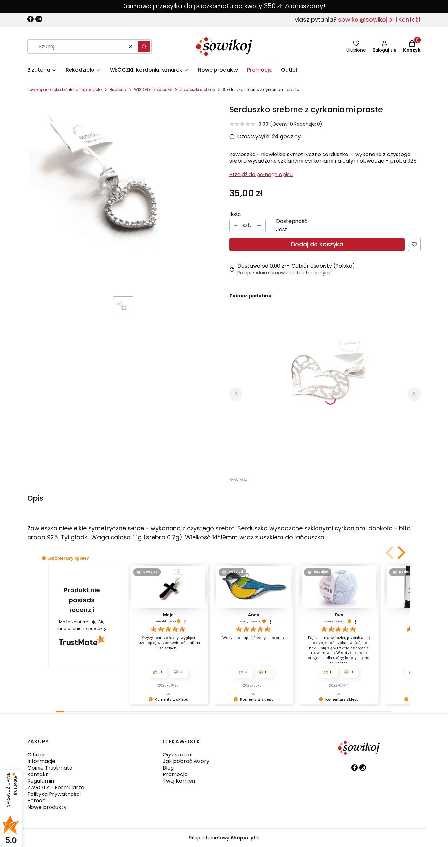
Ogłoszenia (177, 754)
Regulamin (40, 781)
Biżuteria (118, 89)
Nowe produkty (47, 807)
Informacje (41, 761)
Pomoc (36, 800)
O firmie (37, 754)
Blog (168, 768)
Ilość (235, 214)
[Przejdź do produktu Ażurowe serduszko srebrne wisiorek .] (311, 385)
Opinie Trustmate (49, 768)
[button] (144, 46)
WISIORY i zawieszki (153, 89)
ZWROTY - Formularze (55, 787)
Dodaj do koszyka (317, 244)
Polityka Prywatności (54, 794)
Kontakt (409, 19)
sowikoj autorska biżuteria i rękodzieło (64, 89)
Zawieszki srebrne (197, 89)
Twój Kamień (179, 781)
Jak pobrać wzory (186, 761)
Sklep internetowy (222, 838)
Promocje (175, 774)
